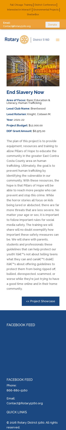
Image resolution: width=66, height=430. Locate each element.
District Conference (45, 5)
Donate (52, 24)
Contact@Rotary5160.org (25, 403)
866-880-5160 (17, 390)
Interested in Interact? (19, 10)
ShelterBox (33, 14)
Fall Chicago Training (21, 5)
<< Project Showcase (40, 301)
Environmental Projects (46, 10)
